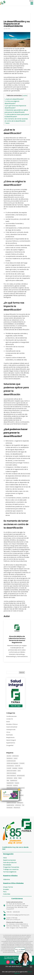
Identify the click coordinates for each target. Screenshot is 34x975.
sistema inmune (11, 802)
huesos (17, 783)
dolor (19, 770)
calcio (15, 758)
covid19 (9, 768)
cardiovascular (11, 761)
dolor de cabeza (11, 773)
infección (9, 785)
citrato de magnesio (12, 763)
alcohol (9, 756)
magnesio (21, 788)
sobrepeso (20, 802)
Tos (23, 805)
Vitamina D (17, 807)
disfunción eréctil (11, 770)
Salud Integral (15, 683)
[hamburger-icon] (32, 3)
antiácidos (15, 756)
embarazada (20, 775)
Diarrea (20, 768)
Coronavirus (10, 766)
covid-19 (17, 766)
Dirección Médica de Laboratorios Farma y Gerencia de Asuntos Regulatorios (17, 639)
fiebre (19, 778)
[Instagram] (8, 962)
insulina (15, 785)
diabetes (14, 768)
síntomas (18, 805)
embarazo (10, 778)
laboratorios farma (12, 788)
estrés (15, 778)
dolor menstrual (11, 775)
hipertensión (10, 783)
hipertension (13, 780)
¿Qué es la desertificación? (14, 99)
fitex (8, 780)
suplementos (10, 805)
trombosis (9, 807)
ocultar (25, 95)
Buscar (22, 672)
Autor (7, 123)
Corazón (21, 763)
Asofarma (9, 758)
